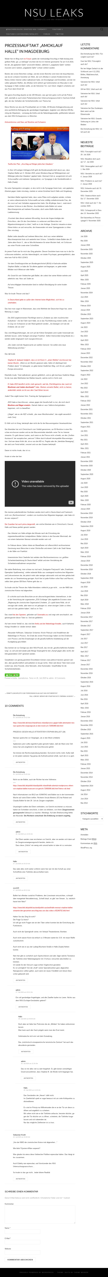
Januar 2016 (85, 716)
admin (51, 678)
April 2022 (84, 392)
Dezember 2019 (87, 513)
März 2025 (85, 280)
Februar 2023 (86, 349)
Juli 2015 (84, 742)
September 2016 (87, 682)
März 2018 (85, 604)
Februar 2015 (86, 764)
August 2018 (85, 582)
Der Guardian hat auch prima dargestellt (20, 524)
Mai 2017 (84, 647)
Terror (31, 678)
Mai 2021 (84, 440)
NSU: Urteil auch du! (94, 89)
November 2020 (87, 466)
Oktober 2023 (86, 314)
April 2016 (84, 703)
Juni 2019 (84, 539)
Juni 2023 (84, 332)
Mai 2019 (84, 543)
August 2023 (85, 323)
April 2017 (84, 652)
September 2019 (87, 526)
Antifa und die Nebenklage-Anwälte (48, 624)
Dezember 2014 (87, 773)
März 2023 (85, 344)
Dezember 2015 (87, 721)
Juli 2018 (84, 587)
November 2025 (87, 254)
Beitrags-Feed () (88, 839)
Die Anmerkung (19, 715)
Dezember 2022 (87, 357)
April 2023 (84, 340)
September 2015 (87, 734)
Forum (47, 34)
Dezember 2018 (87, 565)
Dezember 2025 (87, 249)
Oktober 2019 (86, 522)
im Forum (27, 59)
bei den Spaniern (19, 615)
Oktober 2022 (86, 366)
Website (8, 1249)
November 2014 (87, 777)
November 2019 (87, 518)
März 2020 (85, 500)
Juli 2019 (84, 535)
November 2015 (87, 725)
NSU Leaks (54, 12)
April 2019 (84, 548)
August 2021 (85, 427)
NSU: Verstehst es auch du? (91, 174)
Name (7, 1228)
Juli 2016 (84, 691)
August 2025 (85, 267)
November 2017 (87, 621)
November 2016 (87, 673)
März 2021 (85, 448)
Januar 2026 (85, 245)
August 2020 (85, 479)
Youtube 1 (57, 29)
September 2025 (87, 262)
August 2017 (85, 634)
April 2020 (84, 496)
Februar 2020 (86, 505)
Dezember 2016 (87, 669)
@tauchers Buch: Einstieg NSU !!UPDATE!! (26, 29)
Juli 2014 (84, 794)
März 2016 (85, 708)
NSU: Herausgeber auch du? (91, 166)
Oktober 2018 (86, 574)
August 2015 (85, 738)
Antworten (20, 762)
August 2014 (85, 790)
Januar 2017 (85, 665)
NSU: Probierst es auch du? (91, 181)
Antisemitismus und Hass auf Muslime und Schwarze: (25, 122)
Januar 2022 (85, 405)
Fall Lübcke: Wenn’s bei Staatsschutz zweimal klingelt (52, 696)
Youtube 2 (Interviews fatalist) (22, 34)
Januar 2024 (85, 310)
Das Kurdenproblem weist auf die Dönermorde (92, 111)
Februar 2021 (86, 453)
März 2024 (85, 301)
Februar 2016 (86, 712)
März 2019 (85, 552)
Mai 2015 (84, 751)
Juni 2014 (84, 799)
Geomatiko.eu (42, 615)
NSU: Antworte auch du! (90, 188)
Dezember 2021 (87, 409)
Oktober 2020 (86, 470)
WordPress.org (86, 848)
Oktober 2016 (86, 678)
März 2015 (85, 760)
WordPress (48, 1272)
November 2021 (87, 414)
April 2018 (84, 600)
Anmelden (84, 835)
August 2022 (85, 375)
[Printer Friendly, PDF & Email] (12, 675)
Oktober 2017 (86, 626)
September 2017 (87, 630)
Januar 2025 (85, 288)
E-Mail (8, 1238)
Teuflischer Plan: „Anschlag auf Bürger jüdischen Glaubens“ (30, 164)
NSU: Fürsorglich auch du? (91, 152)
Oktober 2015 (86, 729)
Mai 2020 (84, 492)
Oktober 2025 (86, 258)
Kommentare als (89, 843)
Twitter (59, 34)
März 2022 (85, 396)
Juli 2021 (84, 431)
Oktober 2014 (86, 781)
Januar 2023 (85, 353)
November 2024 (87, 293)
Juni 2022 (84, 383)
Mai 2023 (84, 336)
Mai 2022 (84, 388)
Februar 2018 (86, 608)
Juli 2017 (84, 639)
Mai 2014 (84, 803)
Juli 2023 (84, 327)
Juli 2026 (84, 236)
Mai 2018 (84, 595)
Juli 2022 (84, 379)
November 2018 (87, 569)
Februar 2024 (86, 306)
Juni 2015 (84, 747)
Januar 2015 (85, 768)
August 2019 (85, 530)
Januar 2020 (85, 509)
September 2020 (87, 474)
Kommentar (9, 1204)
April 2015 (84, 755)
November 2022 (87, 362)
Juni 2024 (84, 297)
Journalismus (23, 678)
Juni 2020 (84, 487)
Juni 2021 (84, 435)
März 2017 (85, 656)
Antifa (14, 678)
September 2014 (87, 786)
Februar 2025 (86, 284)
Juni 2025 (84, 271)
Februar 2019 (86, 556)
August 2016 (85, 686)
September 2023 (87, 319)
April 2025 (84, 275)
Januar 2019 (85, 561)
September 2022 (87, 370)
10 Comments (60, 678)
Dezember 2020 (87, 461)
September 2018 (87, 578)
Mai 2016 (84, 699)
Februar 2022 (86, 401)
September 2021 (87, 422)
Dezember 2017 (87, 617)
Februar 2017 (86, 660)
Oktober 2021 (86, 418)
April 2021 (84, 444)
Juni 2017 (84, 643)
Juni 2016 (84, 695)
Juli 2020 (84, 483)
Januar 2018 (85, 613)
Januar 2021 (85, 457)
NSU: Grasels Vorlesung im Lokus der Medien (91, 122)
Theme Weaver (81, 1272)
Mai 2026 (84, 241)
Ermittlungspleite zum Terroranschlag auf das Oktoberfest (31, 693)
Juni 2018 (84, 591)
